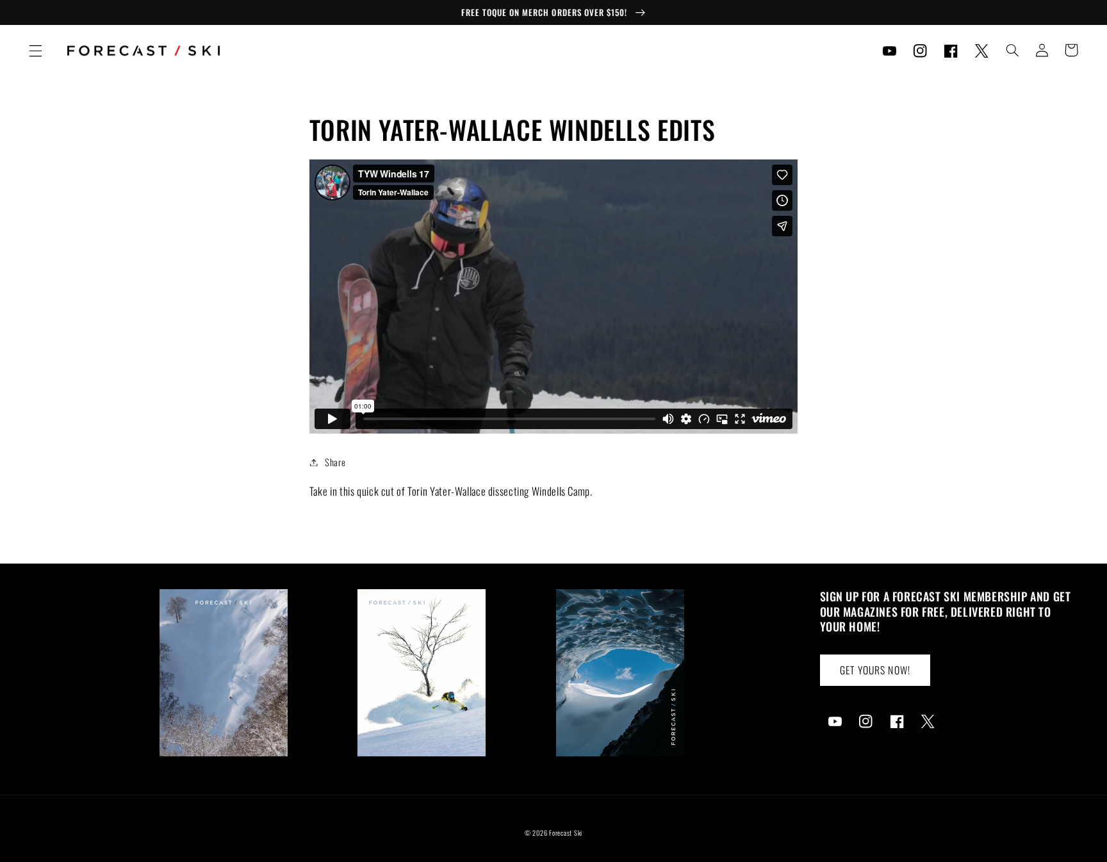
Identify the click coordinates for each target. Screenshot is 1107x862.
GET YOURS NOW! (875, 670)
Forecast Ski (565, 832)
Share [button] (335, 462)
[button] (35, 50)
